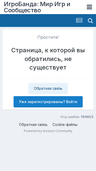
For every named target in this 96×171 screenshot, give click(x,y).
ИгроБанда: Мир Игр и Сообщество (37, 7)
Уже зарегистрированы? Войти (48, 101)
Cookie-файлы (64, 124)
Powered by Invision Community (48, 131)
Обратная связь (48, 88)
